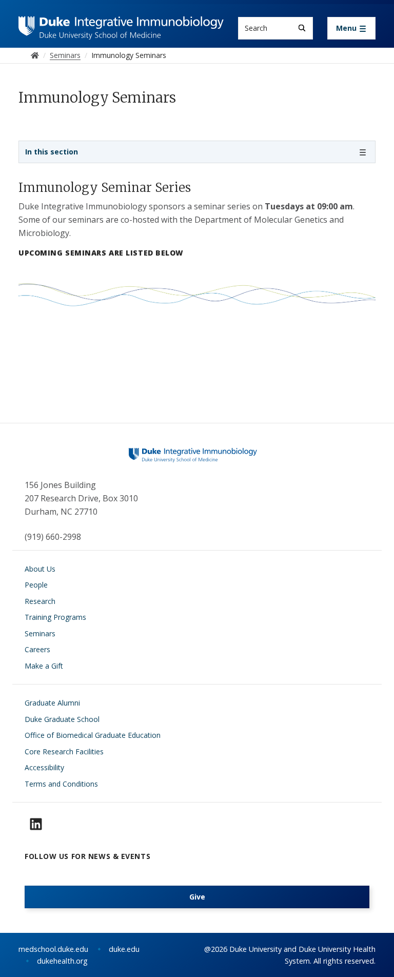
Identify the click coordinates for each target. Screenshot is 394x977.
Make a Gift (44, 666)
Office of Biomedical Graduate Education (93, 735)
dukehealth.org (62, 961)
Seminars (40, 633)
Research (40, 601)
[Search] (302, 28)
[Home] (121, 25)
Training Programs (55, 617)
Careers (37, 649)
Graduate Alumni (52, 703)
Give (197, 897)
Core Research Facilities (64, 751)
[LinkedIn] (36, 824)
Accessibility (44, 767)
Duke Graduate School (62, 719)
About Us (40, 569)
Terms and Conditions (61, 784)
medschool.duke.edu (53, 949)
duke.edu (124, 949)
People (36, 585)
